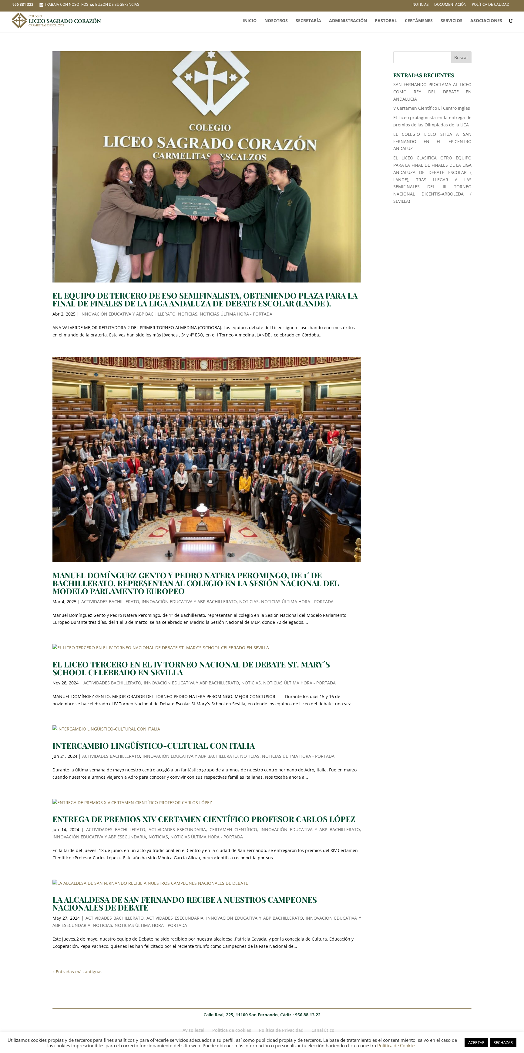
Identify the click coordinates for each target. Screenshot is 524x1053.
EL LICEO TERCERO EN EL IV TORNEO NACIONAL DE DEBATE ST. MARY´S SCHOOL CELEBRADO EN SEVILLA (191, 668)
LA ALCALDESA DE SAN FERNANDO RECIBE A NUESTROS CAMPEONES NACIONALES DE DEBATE (184, 903)
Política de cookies (231, 1030)
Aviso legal (193, 1030)
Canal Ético (322, 1030)
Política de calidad (490, 5)
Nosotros (276, 20)
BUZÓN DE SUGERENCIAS (117, 4)
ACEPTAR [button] (476, 1042)
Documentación (450, 5)
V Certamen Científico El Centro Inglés (431, 108)
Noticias (420, 5)
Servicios (451, 20)
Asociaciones (486, 20)
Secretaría (308, 20)
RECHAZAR (503, 1042)
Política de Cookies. (397, 1045)
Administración (348, 20)
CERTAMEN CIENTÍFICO (233, 829)
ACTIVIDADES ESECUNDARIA (177, 829)
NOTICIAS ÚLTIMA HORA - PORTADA (236, 314)
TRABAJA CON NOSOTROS (66, 4)
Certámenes (419, 20)
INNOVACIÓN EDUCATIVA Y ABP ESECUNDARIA (99, 837)
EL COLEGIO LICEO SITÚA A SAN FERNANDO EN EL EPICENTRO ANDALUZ (432, 141)
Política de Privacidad (281, 1030)
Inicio (250, 20)
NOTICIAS (187, 314)
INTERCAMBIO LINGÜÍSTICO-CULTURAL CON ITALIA (153, 745)
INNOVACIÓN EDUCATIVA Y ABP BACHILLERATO (128, 314)
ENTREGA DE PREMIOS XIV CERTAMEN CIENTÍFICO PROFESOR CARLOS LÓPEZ (203, 819)
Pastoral (386, 20)
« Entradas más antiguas (77, 971)
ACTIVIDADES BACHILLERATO (110, 601)
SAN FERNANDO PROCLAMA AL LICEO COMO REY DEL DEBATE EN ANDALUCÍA (432, 92)
